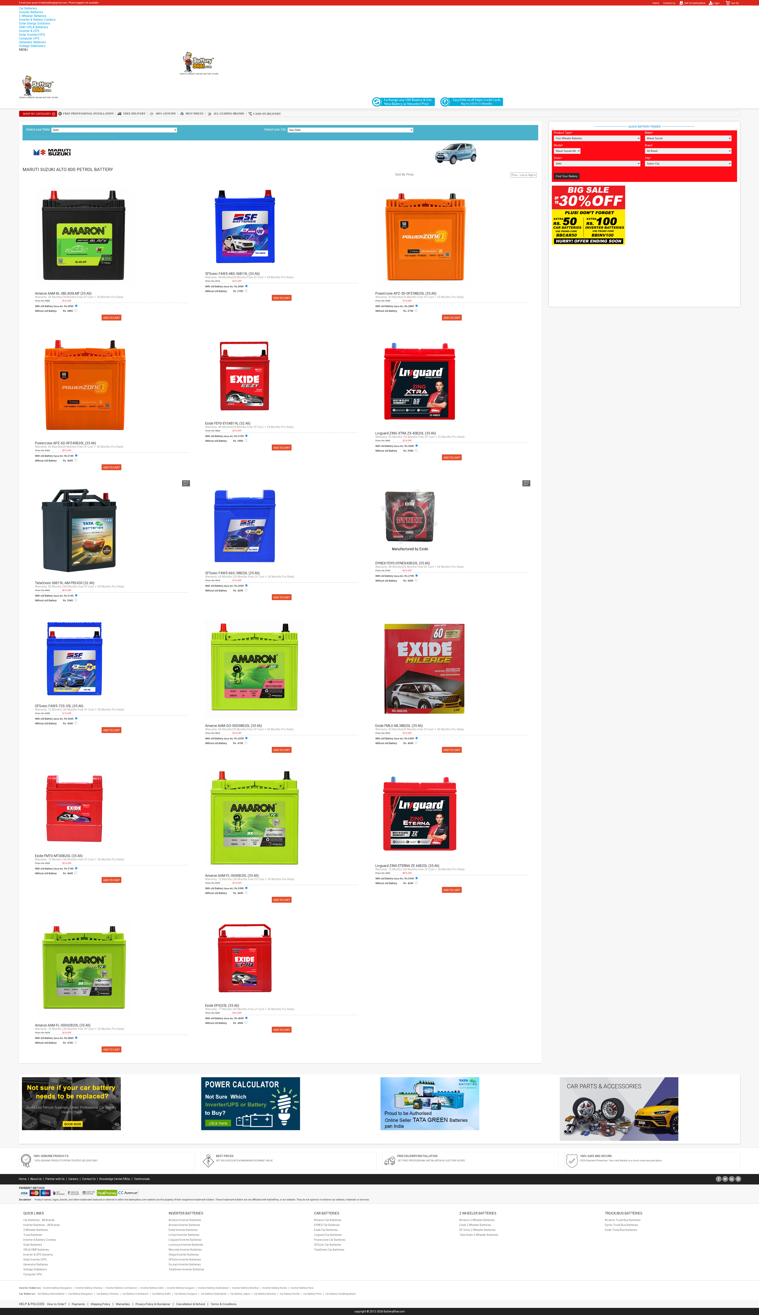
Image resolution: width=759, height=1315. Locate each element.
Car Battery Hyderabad (213, 1293)
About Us (36, 1179)
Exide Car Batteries (326, 1229)
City (648, 158)
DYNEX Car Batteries (327, 1225)
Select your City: (275, 129)
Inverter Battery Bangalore (57, 1287)
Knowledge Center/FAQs (114, 1179)
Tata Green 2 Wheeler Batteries (478, 1234)
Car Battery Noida (289, 1293)
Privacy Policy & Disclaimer (153, 1304)
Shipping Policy (100, 1304)
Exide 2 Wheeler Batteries (475, 1225)
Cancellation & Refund (190, 1304)
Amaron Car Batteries (327, 1220)
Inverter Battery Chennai (89, 1287)
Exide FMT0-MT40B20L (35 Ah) (59, 856)
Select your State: (38, 129)
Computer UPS (29, 38)
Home (656, 3)
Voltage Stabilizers (32, 46)
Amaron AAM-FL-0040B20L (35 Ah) (232, 876)
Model (558, 145)
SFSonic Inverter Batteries (185, 1259)
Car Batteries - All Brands (39, 1220)
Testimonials (142, 1179)
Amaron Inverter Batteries (185, 1220)
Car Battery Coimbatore (135, 1293)
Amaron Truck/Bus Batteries (623, 1220)
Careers (73, 1179)
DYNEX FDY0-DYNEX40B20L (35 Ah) (402, 563)
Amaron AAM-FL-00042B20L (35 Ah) (63, 1025)
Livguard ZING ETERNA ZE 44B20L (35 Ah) (407, 866)
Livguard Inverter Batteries (185, 1239)
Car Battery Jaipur (240, 1293)
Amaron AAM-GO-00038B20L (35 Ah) (233, 726)
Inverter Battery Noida (274, 1287)
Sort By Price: (404, 174)
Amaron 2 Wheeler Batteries (477, 1220)
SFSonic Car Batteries (327, 1244)
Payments (78, 1304)
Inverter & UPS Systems (38, 1254)
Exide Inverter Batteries (183, 1229)
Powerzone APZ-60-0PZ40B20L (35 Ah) (65, 443)
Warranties (123, 1304)
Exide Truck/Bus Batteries (621, 1229)
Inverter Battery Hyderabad (213, 1287)
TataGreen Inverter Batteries (186, 1269)
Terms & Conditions (224, 1304)
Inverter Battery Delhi (152, 1287)
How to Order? (56, 1304)
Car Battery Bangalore (80, 1293)
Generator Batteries (32, 42)
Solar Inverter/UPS (32, 35)
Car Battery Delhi (161, 1293)
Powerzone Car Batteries (330, 1239)
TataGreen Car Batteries (329, 1249)
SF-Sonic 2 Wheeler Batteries (477, 1229)
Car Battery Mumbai (265, 1293)
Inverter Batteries (31, 12)
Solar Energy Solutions (34, 23)
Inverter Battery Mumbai (245, 1287)
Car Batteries (28, 8)
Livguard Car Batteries (328, 1234)
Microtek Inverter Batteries (185, 1249)
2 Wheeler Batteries (32, 16)
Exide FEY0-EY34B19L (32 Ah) (227, 423)
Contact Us (669, 3)
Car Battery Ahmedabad (50, 1293)
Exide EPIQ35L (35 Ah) (222, 1006)
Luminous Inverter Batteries (186, 1244)
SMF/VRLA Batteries (33, 27)
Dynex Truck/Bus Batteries (621, 1225)
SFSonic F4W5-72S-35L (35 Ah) (59, 706)
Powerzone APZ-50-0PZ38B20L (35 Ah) (405, 293)
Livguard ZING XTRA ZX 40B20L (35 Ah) (405, 433)
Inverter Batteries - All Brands (41, 1225)
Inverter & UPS (29, 31)
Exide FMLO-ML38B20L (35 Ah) (399, 726)
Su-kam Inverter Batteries (185, 1264)
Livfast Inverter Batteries (184, 1234)
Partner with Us (55, 1179)
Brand (648, 145)
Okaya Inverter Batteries (184, 1254)
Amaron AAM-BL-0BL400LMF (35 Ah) (63, 293)
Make (649, 132)
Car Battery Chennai (107, 1293)
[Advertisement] (644, 276)
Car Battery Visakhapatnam (340, 1293)
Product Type (563, 132)
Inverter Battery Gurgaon (180, 1287)
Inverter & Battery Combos (37, 20)
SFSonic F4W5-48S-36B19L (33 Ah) (232, 274)
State (558, 158)
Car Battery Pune (312, 1293)
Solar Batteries (32, 1244)
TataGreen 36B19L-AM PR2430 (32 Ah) (64, 583)
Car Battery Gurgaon (185, 1293)
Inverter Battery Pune (302, 1287)
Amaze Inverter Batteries (184, 1225)
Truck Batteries (32, 1234)
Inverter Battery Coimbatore (121, 1287)
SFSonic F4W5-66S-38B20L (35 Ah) (232, 573)
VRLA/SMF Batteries (36, 1249)
